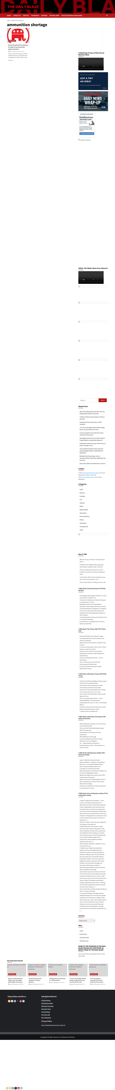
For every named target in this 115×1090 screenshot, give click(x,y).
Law (81, 499)
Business (82, 493)
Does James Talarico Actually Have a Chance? (92, 463)
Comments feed (84, 937)
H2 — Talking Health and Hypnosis (89, 743)
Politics (82, 520)
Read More (10, 60)
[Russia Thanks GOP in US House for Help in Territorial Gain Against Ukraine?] (18, 35)
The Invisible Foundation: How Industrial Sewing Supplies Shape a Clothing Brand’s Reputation (91, 451)
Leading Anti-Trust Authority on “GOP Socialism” (91, 423)
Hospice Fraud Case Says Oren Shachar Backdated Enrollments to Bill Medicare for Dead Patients (92, 653)
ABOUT (9, 16)
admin (11, 51)
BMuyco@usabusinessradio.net (86, 477)
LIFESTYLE (26, 16)
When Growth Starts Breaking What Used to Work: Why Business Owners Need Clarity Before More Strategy (92, 781)
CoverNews (63, 1037)
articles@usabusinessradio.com (91, 473)
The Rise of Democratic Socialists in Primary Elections (92, 418)
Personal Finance (84, 516)
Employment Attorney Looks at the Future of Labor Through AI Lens (92, 444)
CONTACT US (17, 16)
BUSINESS (44, 16)
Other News (83, 513)
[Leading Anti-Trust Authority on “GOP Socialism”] (57, 970)
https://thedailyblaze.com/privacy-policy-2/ (53, 1025)
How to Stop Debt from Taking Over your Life (93, 582)
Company (82, 496)
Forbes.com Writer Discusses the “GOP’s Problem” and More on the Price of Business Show (92, 572)
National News (12, 41)
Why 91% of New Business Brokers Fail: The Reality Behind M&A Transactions (92, 412)
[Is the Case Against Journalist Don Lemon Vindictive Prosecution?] (98, 970)
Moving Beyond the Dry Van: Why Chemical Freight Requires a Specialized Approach (92, 439)
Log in (81, 931)
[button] (107, 15)
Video (81, 530)
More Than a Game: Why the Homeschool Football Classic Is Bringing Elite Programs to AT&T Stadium (92, 613)
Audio (81, 489)
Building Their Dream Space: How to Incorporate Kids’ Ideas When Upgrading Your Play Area (93, 458)
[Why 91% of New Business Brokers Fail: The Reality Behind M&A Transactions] (16, 970)
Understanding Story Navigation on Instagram (93, 608)
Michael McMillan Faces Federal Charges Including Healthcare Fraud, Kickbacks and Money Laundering (92, 638)
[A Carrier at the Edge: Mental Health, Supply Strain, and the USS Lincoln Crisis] (78, 970)
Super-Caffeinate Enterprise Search (90, 760)
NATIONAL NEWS (54, 16)
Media (81, 506)
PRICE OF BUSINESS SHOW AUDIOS (71, 16)
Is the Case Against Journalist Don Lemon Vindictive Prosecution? (92, 434)
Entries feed (83, 934)
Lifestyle (82, 503)
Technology (83, 523)
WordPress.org (84, 941)
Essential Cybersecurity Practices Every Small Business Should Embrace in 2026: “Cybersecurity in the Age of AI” (93, 709)
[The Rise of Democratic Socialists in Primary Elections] (37, 970)
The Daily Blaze (45, 1012)
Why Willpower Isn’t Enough (88, 736)
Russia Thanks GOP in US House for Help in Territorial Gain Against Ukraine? (18, 47)
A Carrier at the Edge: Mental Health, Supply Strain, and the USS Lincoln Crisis (92, 428)
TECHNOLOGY (35, 16)
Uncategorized (84, 526)
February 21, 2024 (18, 51)
